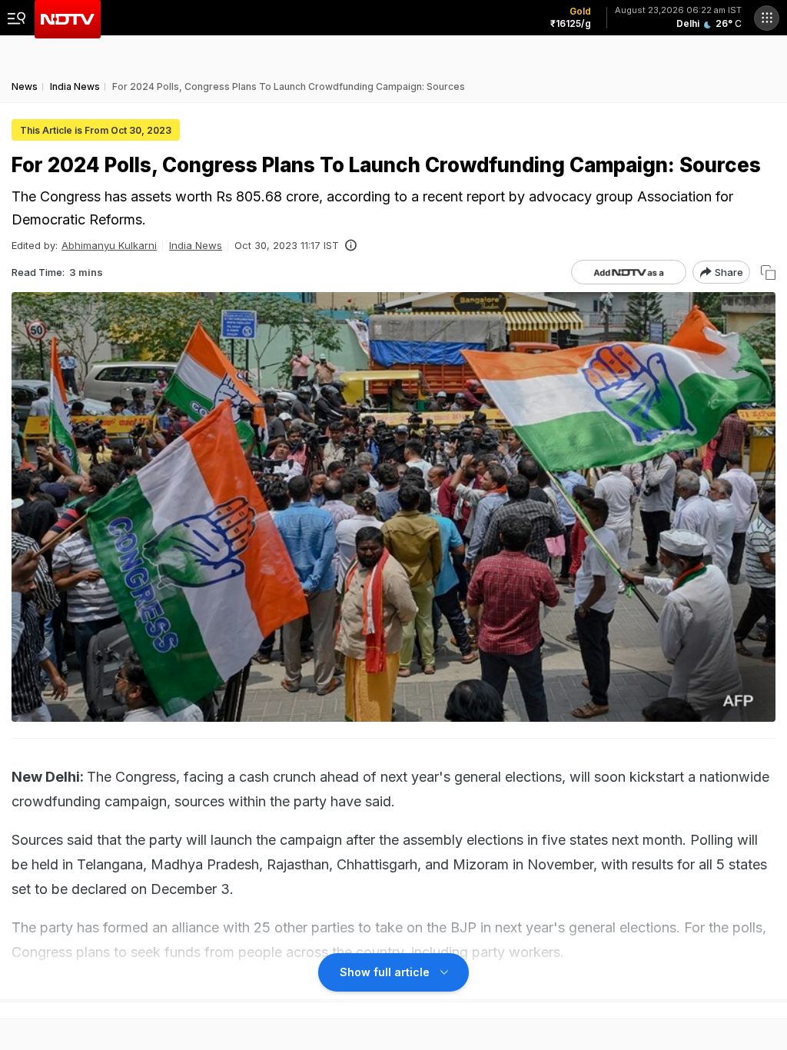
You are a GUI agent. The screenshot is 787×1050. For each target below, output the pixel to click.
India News (195, 245)
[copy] (768, 272)
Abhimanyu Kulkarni (109, 245)
